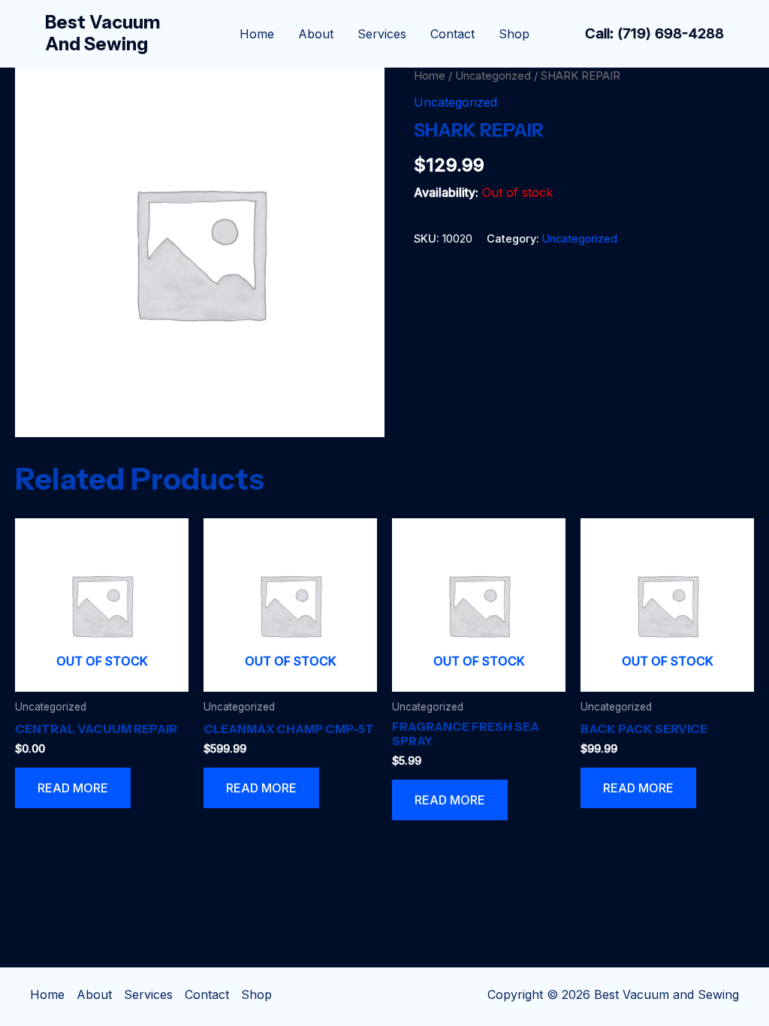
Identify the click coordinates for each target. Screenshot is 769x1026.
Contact (452, 33)
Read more (73, 787)
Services (381, 33)
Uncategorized (493, 76)
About (315, 33)
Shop (514, 33)
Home (257, 33)
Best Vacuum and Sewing (103, 33)
